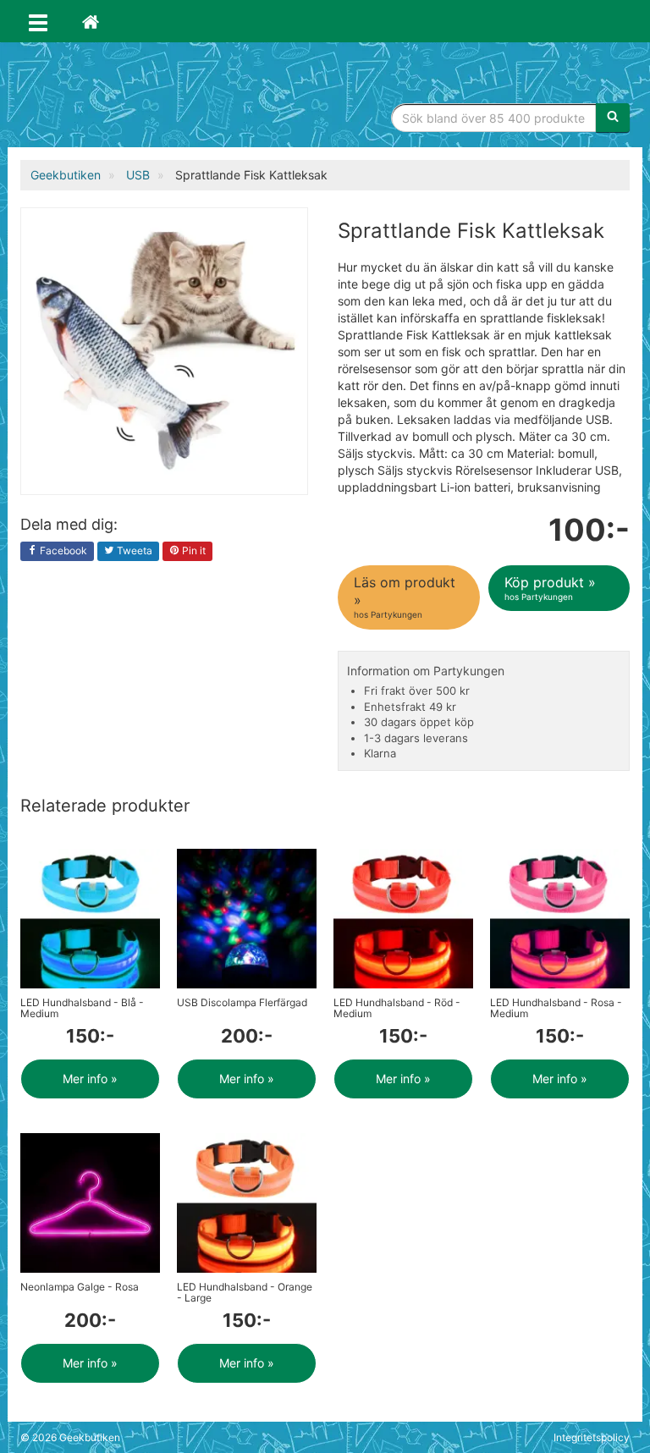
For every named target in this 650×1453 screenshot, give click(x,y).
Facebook (62, 550)
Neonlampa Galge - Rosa (79, 1286)
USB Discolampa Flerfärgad (242, 1002)
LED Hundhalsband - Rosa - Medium (556, 1008)
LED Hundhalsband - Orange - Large (244, 1292)
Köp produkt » (550, 588)
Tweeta (133, 550)
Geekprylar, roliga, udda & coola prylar (147, 97)
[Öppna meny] (38, 21)
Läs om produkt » (404, 597)
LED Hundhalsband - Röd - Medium (396, 1008)
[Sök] (613, 117)
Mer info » (90, 1078)
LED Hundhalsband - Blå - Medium (82, 1008)
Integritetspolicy (592, 1437)
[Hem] (91, 21)
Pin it (192, 550)
